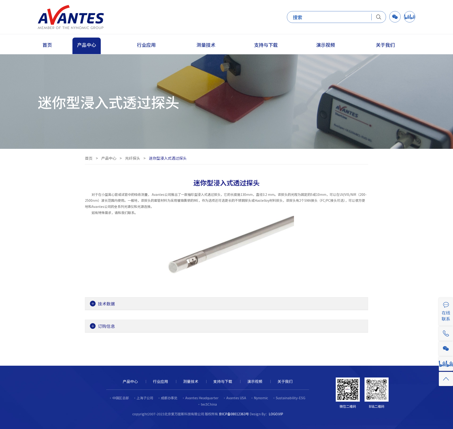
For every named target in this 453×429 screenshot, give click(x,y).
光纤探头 (132, 158)
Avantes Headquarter (201, 397)
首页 (88, 158)
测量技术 (190, 381)
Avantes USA (236, 397)
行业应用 (160, 381)
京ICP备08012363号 (234, 414)
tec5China (209, 404)
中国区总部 (120, 397)
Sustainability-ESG (290, 397)
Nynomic (261, 397)
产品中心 (108, 158)
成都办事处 (169, 397)
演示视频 (254, 381)
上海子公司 (145, 397)
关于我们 (285, 381)
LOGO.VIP (276, 414)
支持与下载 (222, 381)
